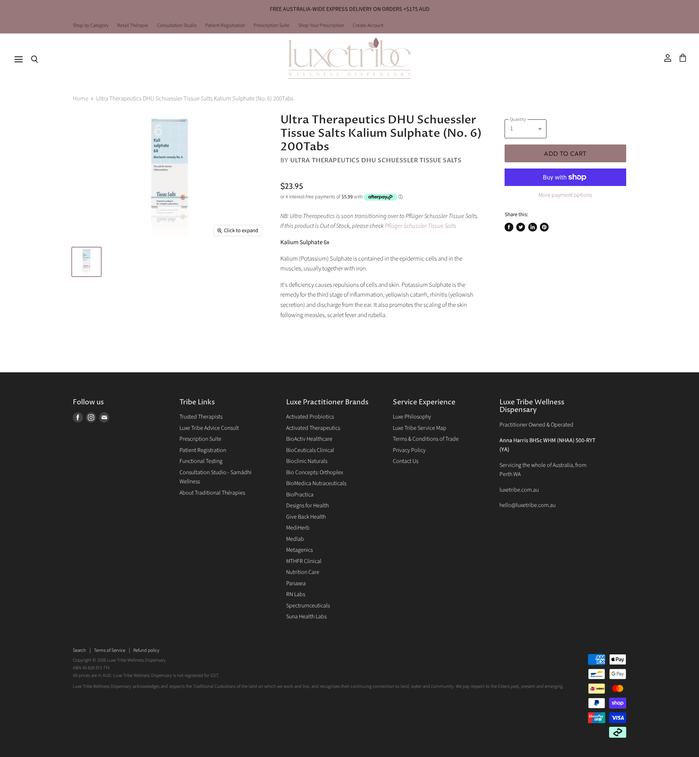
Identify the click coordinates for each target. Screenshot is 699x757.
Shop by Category (90, 26)
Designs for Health (307, 506)
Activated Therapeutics (313, 428)
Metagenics (299, 550)
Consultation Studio (177, 26)
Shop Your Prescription (321, 26)
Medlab (295, 539)
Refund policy (146, 650)
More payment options (565, 195)
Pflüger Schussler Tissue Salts (421, 226)
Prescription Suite (271, 26)
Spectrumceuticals (308, 606)
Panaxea (296, 583)
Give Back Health (306, 517)
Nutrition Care (302, 572)
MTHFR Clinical (303, 561)
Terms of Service (109, 650)
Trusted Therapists (200, 417)
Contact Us (405, 461)
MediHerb (297, 528)
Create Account (368, 26)
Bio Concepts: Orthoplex (314, 472)
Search (79, 650)
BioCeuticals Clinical (310, 450)
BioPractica (299, 495)
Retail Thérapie (132, 26)
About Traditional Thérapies (212, 493)
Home (80, 99)
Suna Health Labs (306, 617)
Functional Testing (200, 461)
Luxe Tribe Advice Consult (209, 428)
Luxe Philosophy (412, 417)
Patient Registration (225, 26)
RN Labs (295, 594)
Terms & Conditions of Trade (426, 439)
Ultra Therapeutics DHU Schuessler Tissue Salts (376, 160)
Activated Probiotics (310, 417)
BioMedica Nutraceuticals (316, 483)
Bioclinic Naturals (306, 461)
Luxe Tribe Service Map (419, 428)
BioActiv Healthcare (309, 439)
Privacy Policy (409, 450)
